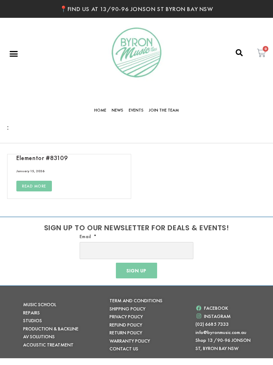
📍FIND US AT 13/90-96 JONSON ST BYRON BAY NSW (136, 9)
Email (86, 236)
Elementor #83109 (42, 158)
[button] (14, 53)
